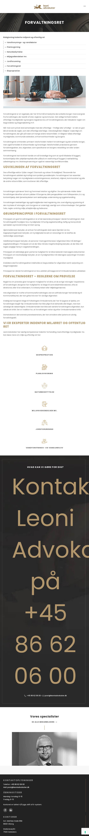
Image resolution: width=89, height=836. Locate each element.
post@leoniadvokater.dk (56, 695)
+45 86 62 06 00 (34, 695)
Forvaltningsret (14, 66)
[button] (85, 6)
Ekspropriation (13, 71)
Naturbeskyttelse (14, 52)
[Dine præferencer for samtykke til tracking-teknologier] (85, 832)
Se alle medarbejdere (43, 722)
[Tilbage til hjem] (44, 6)
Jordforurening (14, 61)
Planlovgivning (13, 47)
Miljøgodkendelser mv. (17, 56)
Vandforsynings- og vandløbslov (22, 42)
